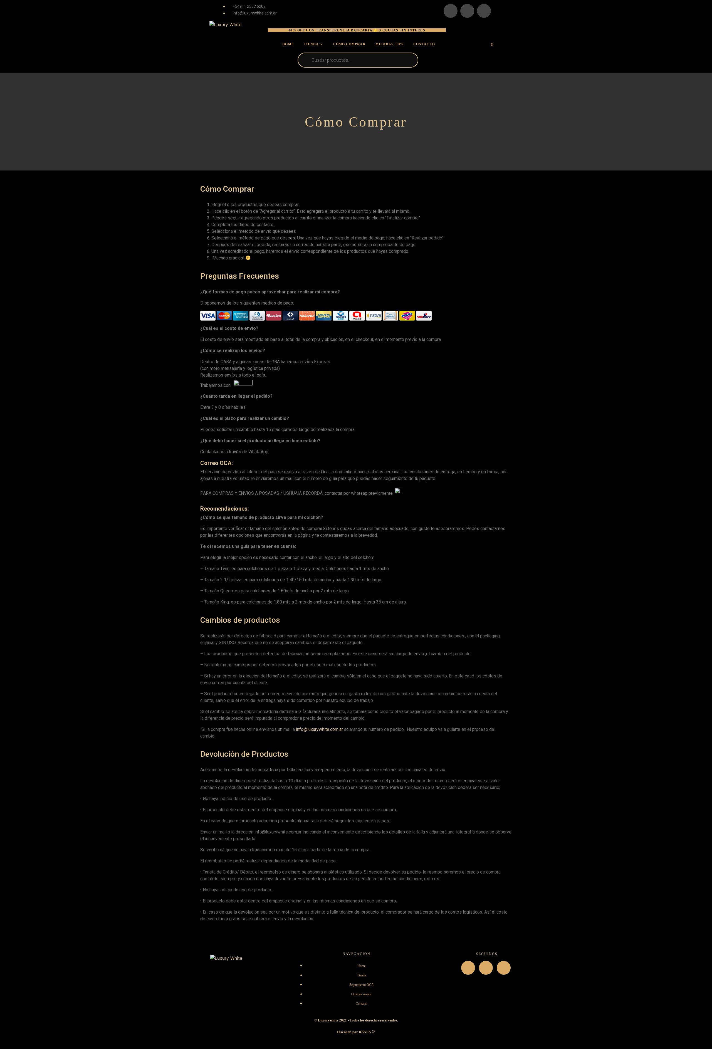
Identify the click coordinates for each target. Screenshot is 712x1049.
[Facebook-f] (486, 968)
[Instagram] (451, 11)
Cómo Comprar (349, 44)
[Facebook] (467, 11)
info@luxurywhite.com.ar (319, 729)
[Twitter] (484, 11)
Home (288, 44)
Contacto (424, 44)
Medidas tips (389, 44)
